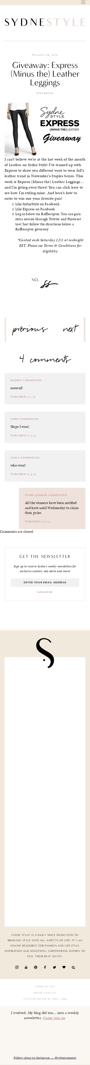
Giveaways (45, 93)
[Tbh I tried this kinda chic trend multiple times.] (45, 856)
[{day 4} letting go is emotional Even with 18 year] (45, 728)
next (70, 331)
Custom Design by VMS (41, 999)
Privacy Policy (45, 993)
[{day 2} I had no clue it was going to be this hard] (45, 898)
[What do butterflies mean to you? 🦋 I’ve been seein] (45, 685)
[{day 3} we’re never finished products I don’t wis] (45, 813)
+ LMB (62, 999)
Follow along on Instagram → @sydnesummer (45, 1058)
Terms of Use (45, 986)
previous (30, 331)
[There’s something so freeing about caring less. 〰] (45, 771)
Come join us (54, 1018)
